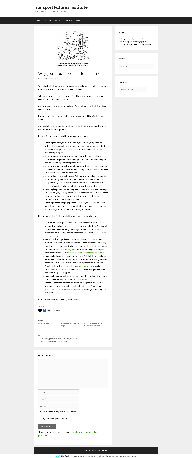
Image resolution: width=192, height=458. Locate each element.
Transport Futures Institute (61, 7)
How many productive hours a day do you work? (59, 339)
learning (51, 336)
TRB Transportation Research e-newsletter (86, 253)
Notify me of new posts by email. (54, 418)
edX (56, 236)
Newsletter (68, 21)
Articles (57, 21)
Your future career (43, 323)
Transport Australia (78, 289)
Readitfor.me (65, 279)
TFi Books (48, 21)
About (78, 21)
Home (38, 21)
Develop (44, 336)
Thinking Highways (68, 249)
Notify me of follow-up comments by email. (59, 412)
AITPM (65, 289)
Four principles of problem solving (54, 341)
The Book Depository (59, 269)
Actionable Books (81, 279)
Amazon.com (83, 266)
